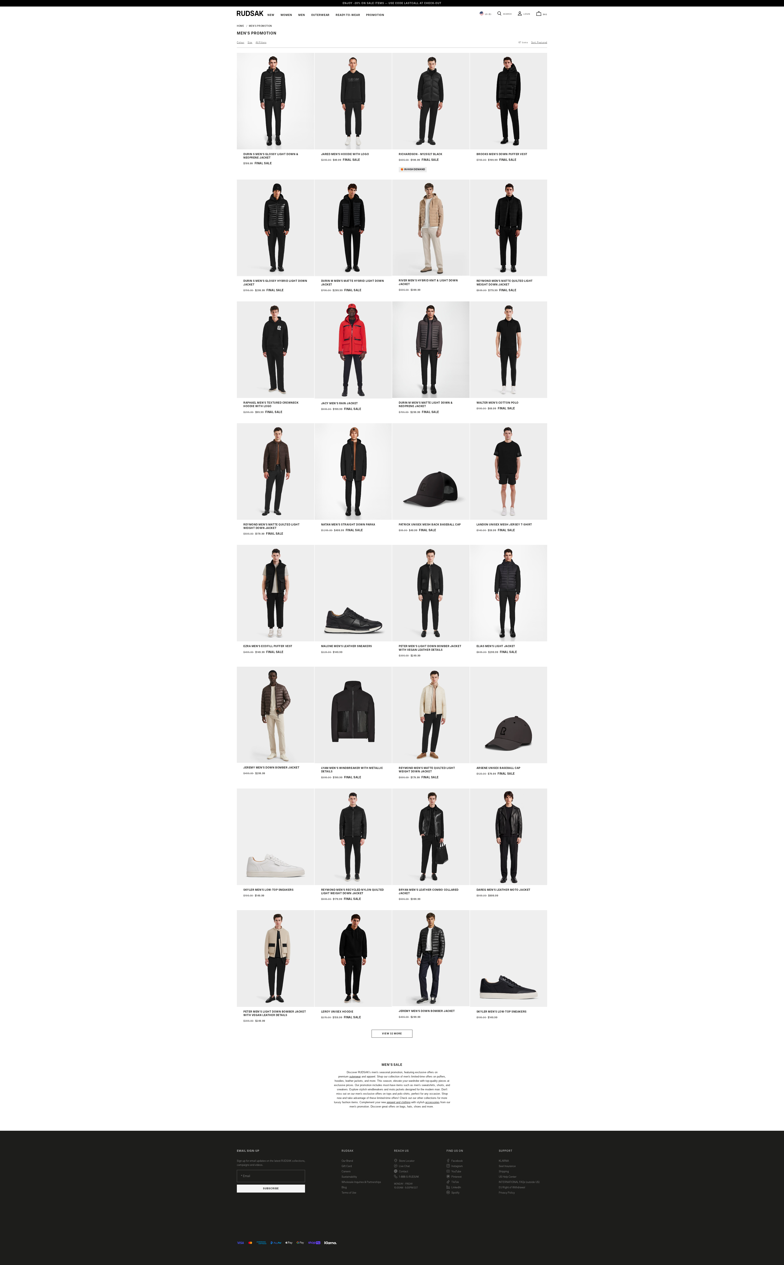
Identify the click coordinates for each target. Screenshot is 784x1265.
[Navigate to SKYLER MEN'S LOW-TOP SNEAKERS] (275, 884)
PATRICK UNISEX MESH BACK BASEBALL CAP (430, 524)
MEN (301, 15)
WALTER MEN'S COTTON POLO (498, 402)
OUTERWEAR (320, 15)
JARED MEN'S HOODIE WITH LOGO (345, 154)
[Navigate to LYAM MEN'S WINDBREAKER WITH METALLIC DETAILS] (353, 762)
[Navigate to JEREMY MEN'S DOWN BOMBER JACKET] (275, 761)
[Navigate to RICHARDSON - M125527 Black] (431, 148)
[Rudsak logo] (250, 13)
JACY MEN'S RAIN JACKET (339, 403)
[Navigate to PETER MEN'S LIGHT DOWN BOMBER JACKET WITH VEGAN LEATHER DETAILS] (431, 640)
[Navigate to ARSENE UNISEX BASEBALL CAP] (508, 762)
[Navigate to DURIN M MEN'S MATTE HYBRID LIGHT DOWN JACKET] (353, 275)
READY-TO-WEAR (348, 15)
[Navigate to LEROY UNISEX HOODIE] (353, 1005)
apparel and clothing (398, 1102)
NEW (270, 15)
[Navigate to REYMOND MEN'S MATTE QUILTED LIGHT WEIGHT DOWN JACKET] (508, 275)
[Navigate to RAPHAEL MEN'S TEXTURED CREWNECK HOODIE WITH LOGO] (275, 397)
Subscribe (271, 1188)
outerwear (355, 1076)
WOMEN (286, 15)
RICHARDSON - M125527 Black (420, 154)
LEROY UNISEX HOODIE (337, 1011)
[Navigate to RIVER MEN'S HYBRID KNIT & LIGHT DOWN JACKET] (431, 274)
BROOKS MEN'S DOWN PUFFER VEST (502, 154)
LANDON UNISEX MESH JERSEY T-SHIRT (504, 524)
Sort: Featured (539, 42)
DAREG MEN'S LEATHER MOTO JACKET (503, 889)
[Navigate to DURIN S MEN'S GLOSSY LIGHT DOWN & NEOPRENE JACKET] (275, 148)
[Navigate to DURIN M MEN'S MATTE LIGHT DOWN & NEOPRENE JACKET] (431, 397)
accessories (432, 1102)
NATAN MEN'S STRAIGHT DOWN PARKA (348, 524)
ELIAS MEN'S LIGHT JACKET (496, 646)
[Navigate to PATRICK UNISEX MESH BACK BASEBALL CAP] (431, 518)
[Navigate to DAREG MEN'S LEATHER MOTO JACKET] (508, 884)
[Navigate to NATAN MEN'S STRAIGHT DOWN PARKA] (353, 518)
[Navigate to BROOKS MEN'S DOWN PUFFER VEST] (508, 148)
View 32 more (392, 1033)
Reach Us (401, 1150)
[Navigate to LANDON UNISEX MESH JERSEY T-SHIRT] (508, 518)
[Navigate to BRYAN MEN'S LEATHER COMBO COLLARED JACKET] (431, 884)
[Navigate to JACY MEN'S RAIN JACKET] (353, 397)
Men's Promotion (260, 26)
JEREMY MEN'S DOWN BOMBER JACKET (271, 767)
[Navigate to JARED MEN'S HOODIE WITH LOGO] (353, 148)
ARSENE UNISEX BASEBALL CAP (499, 768)
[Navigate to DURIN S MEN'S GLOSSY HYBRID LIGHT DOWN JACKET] (275, 275)
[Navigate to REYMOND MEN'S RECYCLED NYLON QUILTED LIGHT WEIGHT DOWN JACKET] (353, 884)
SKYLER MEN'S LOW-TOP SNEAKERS (268, 889)
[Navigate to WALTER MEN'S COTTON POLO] (508, 397)
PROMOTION (375, 15)
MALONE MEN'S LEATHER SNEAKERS (346, 646)
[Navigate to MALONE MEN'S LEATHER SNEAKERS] (353, 640)
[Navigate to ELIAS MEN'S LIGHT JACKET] (508, 640)
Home (240, 26)
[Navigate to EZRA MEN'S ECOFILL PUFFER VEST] (275, 640)
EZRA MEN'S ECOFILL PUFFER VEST (267, 646)
